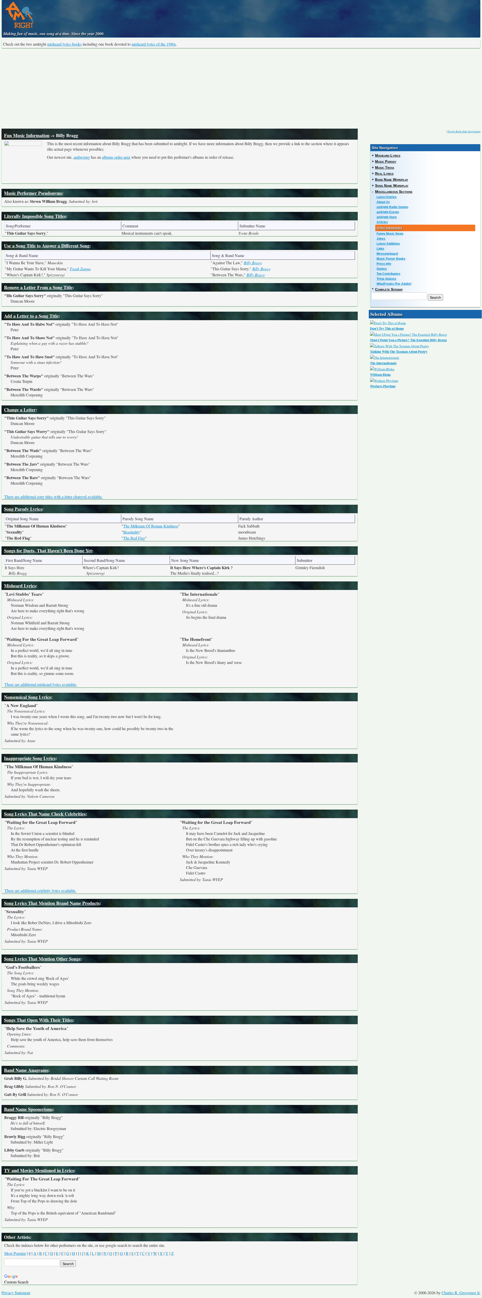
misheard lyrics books (64, 44)
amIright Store (387, 217)
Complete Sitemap (389, 289)
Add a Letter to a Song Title (31, 316)
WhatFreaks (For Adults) (394, 284)
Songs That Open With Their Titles (38, 1020)
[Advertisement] (241, 88)
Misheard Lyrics (20, 585)
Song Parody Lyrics (23, 509)
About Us (383, 202)
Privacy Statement (16, 1292)
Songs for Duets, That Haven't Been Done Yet (48, 550)
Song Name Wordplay (391, 186)
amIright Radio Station (392, 207)
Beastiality (131, 532)
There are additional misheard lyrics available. (41, 684)
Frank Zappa (80, 268)
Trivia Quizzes (386, 279)
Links (380, 248)
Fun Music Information (26, 135)
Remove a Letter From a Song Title (38, 287)
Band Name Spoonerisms (28, 1109)
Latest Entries (387, 197)
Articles (382, 222)
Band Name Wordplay (391, 180)
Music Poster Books (391, 259)
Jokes (381, 238)
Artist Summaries (389, 228)
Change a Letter (20, 409)
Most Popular (15, 1253)
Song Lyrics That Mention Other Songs (42, 959)
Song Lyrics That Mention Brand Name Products (52, 903)
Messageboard (387, 253)
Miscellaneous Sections (393, 192)
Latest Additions (388, 243)
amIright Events (388, 212)
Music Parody (385, 161)
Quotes (382, 269)
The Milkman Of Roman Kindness (150, 526)
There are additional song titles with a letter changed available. (53, 496)
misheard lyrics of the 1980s (154, 44)
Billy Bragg (253, 262)
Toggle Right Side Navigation (463, 131)
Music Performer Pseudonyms (33, 193)
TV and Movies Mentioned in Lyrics (39, 1170)
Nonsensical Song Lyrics (27, 697)
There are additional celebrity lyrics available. (40, 890)
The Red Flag (134, 538)
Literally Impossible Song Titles (35, 216)
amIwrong (82, 157)
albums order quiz (116, 157)
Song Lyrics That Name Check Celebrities (45, 814)
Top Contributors (388, 274)
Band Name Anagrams (26, 1070)
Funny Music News (390, 233)
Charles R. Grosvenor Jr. (461, 1292)
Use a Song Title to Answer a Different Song (46, 245)
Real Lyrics (384, 173)
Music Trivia (384, 167)
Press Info (384, 264)
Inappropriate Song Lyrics (29, 758)
